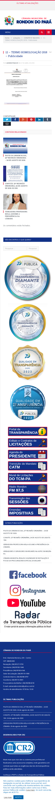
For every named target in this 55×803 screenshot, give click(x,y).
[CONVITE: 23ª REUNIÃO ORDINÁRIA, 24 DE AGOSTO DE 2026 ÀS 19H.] (15, 174)
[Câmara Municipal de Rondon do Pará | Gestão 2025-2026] (27, 20)
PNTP (14, 775)
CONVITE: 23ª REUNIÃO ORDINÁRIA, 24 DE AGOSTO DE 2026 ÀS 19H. (28, 6)
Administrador (12, 63)
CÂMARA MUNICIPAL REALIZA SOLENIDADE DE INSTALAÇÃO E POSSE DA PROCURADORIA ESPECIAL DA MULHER (26, 559)
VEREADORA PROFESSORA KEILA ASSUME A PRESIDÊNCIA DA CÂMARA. (16, 215)
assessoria (20, 763)
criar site (18, 759)
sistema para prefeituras (34, 759)
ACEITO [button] (18, 797)
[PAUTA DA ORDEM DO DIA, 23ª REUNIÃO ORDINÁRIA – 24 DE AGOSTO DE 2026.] (15, 145)
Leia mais (30, 790)
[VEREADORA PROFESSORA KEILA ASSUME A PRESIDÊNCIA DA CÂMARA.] (15, 202)
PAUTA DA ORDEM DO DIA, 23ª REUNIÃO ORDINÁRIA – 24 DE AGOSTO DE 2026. (16, 157)
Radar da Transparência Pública (31, 775)
